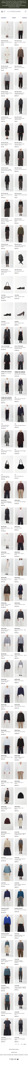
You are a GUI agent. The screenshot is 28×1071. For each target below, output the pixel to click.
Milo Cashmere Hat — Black (19, 808)
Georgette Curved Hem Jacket (6, 373)
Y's (15, 397)
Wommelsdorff (5, 908)
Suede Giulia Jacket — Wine (20, 554)
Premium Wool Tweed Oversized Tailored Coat (6, 170)
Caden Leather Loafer (19, 296)
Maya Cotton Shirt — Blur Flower (20, 630)
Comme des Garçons (6, 371)
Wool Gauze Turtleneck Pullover (6, 119)
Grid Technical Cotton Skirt (19, 1014)
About (1, 1054)
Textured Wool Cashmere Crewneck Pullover (20, 246)
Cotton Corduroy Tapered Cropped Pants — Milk (20, 834)
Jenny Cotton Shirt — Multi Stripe (7, 707)
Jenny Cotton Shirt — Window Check (6, 630)
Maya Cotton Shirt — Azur (7, 757)
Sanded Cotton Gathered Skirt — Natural (6, 961)
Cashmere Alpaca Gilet (6, 1013)
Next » (25, 1044)
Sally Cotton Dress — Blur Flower (7, 528)
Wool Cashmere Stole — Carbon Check (6, 808)
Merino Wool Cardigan (20, 67)
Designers (24, 17)
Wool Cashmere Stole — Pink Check (6, 579)
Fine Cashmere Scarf (19, 271)
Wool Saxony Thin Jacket (20, 374)
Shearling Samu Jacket (20, 731)
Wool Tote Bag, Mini (19, 476)
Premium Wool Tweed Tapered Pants (19, 119)
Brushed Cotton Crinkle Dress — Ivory (6, 68)
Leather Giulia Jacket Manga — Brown (6, 605)
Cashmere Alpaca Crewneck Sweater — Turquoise (6, 988)
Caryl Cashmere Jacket (20, 706)
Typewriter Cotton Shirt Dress (6, 43)
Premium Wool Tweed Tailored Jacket (19, 144)
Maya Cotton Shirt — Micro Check (7, 656)
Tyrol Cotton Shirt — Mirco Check (21, 656)
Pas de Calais (4, 40)
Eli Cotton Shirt (18, 528)
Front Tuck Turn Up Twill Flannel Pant (20, 399)
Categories (3, 17)
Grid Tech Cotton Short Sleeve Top (6, 1039)
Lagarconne (14, 11)
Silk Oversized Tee (5, 884)
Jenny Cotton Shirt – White (19, 783)
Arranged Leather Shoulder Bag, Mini (5, 477)
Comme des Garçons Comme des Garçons (20, 372)
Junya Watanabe (5, 346)
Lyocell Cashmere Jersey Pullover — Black (6, 221)
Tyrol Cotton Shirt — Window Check (5, 681)
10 (21, 1044)
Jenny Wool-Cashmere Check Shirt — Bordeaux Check (6, 502)
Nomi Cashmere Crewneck (20, 909)
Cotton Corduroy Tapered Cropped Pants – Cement (20, 987)
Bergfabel (4, 500)
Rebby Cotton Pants (19, 680)
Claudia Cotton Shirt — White (20, 579)
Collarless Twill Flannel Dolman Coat (6, 451)
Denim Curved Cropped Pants (20, 1039)
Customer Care (10, 1054)
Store (4, 1054)
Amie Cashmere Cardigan (7, 935)
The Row (3, 295)
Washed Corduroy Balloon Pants (7, 246)
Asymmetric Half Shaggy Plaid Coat (20, 451)
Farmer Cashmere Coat (20, 604)
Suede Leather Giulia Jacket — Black (19, 758)
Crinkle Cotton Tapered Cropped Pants (20, 859)
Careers (16, 1054)
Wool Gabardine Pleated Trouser (6, 400)
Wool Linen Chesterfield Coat (6, 195)
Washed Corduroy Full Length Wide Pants (19, 93)
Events (26, 1054)
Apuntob (17, 832)
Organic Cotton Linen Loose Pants (6, 272)
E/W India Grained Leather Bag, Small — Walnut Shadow (7, 297)
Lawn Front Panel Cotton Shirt (20, 43)
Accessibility (21, 1054)
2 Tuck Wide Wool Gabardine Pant (5, 426)
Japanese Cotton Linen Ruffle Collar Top (20, 936)
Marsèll (17, 321)
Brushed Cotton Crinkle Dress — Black (6, 144)
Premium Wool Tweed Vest (21, 169)
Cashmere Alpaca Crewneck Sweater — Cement (19, 961)
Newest (14, 17)
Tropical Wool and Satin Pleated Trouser (20, 348)
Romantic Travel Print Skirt (19, 221)
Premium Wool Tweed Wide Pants (21, 195)
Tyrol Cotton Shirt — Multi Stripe (7, 783)
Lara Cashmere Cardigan (20, 501)
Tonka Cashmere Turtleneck (5, 910)
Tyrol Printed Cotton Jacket (5, 732)
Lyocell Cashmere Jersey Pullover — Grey (6, 93)
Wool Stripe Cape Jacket (6, 347)
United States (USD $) (13, 1049)
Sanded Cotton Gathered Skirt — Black (20, 885)
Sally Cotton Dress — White (6, 554)
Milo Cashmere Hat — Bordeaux (6, 834)
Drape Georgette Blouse (20, 425)
